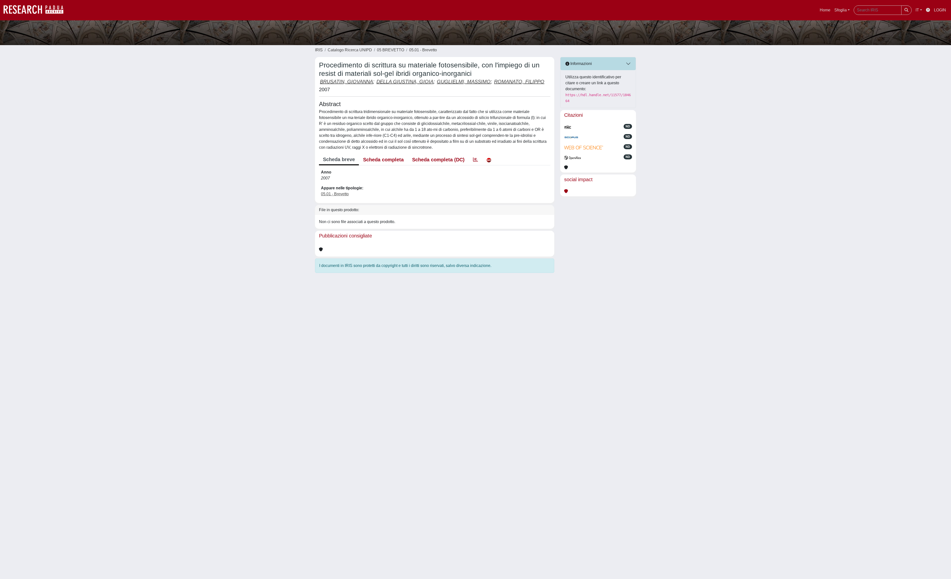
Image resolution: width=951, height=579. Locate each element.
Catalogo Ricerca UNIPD (350, 50)
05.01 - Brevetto (423, 50)
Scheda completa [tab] (383, 159)
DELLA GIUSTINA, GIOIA (404, 81)
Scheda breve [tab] (339, 159)
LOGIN (940, 10)
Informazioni (580, 63)
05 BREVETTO (390, 50)
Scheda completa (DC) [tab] (438, 159)
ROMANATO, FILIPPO (519, 81)
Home (825, 10)
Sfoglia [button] (840, 10)
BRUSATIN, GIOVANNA (346, 81)
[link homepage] (36, 10)
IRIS (319, 50)
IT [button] (917, 10)
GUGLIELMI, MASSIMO (464, 81)
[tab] (475, 159)
